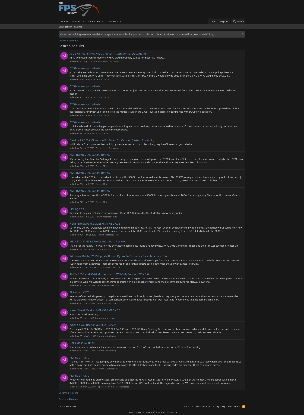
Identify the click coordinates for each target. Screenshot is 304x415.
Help (230, 406)
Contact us (188, 406)
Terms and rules (202, 406)
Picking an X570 (79, 209)
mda (72, 61)
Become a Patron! (68, 392)
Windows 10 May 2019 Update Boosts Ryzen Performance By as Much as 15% (118, 256)
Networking (110, 350)
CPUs (106, 79)
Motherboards (110, 216)
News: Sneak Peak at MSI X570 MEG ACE (95, 223)
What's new (94, 21)
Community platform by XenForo (152, 412)
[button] (83, 21)
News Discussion (111, 61)
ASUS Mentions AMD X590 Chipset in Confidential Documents (108, 53)
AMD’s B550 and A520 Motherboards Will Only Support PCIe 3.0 (109, 274)
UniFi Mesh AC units (82, 343)
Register (78, 26)
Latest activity (65, 26)
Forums (76, 21)
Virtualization (111, 336)
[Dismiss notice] (242, 34)
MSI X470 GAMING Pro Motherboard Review (97, 241)
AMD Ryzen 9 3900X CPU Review (90, 155)
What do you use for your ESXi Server (93, 325)
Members (113, 21)
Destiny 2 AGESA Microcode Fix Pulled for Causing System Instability (112, 140)
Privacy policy (218, 406)
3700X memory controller (86, 68)
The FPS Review (68, 406)
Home (64, 21)
